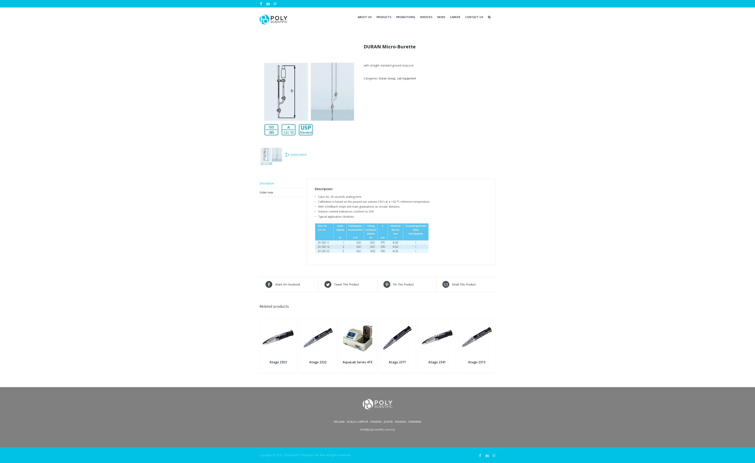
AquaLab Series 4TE (357, 362)
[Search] (489, 16)
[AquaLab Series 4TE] (357, 322)
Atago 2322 (318, 362)
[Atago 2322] (317, 322)
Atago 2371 (397, 362)
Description (267, 183)
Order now (266, 192)
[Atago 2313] (476, 322)
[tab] (281, 183)
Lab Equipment (406, 78)
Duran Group (387, 78)
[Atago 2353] (278, 322)
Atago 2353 (278, 362)
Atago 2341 (437, 362)
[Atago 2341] (437, 322)
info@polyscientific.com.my (377, 429)
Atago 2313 (476, 362)
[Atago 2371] (397, 322)
